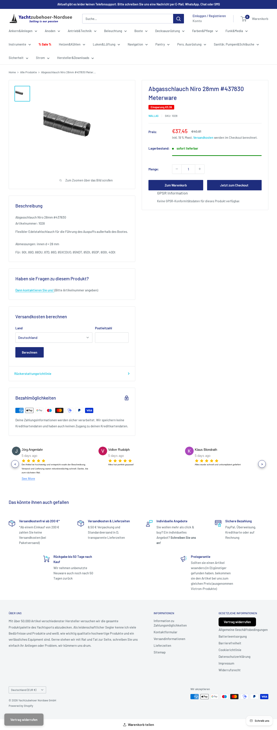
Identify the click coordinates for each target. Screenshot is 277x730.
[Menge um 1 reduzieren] (176, 168)
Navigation (135, 44)
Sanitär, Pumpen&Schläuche (234, 44)
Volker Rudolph (119, 449)
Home (12, 72)
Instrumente (17, 44)
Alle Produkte (28, 72)
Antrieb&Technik (80, 31)
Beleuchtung (113, 31)
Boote (138, 31)
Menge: (153, 169)
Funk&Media (234, 31)
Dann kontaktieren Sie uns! (34, 290)
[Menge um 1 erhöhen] (199, 168)
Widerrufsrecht (230, 670)
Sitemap (160, 652)
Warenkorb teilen (141, 724)
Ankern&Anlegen (20, 31)
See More (28, 478)
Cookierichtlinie (230, 650)
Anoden (50, 31)
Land (19, 328)
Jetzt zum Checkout (234, 185)
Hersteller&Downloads (73, 58)
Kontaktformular (165, 632)
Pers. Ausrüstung (189, 44)
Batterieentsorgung (233, 636)
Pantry (160, 44)
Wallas (153, 115)
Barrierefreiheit (230, 643)
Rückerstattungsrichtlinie (32, 374)
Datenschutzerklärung (234, 656)
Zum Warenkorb (176, 185)
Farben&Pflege (202, 31)
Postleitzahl (103, 328)
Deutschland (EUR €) (23, 690)
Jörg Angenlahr (32, 449)
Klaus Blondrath (206, 449)
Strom (40, 58)
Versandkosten (203, 137)
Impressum (226, 663)
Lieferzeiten (162, 645)
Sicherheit (16, 58)
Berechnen (29, 352)
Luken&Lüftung (104, 44)
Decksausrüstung (167, 31)
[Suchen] (178, 18)
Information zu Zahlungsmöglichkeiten (170, 623)
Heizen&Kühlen (70, 44)
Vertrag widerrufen (237, 622)
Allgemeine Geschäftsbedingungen (243, 630)
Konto (197, 21)
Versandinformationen (169, 639)
